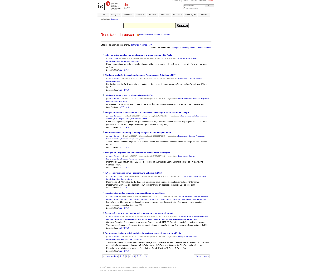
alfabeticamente (204, 48)
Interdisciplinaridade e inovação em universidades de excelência (135, 193)
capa (125, 101)
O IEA (103, 15)
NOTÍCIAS (165, 15)
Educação (196, 196)
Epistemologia (186, 199)
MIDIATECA (177, 15)
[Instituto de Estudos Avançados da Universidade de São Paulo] (127, 5)
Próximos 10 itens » (202, 256)
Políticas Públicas (158, 199)
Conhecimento (197, 199)
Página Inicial (114, 19)
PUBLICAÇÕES (190, 15)
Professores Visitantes (114, 101)
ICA (115, 119)
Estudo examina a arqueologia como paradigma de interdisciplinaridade (138, 133)
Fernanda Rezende (115, 116)
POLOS (204, 15)
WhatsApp (202, 1)
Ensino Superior (133, 199)
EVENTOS (140, 15)
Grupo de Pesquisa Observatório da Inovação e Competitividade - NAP (167, 219)
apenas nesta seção (191, 8)
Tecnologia (181, 58)
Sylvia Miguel (113, 58)
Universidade (135, 61)
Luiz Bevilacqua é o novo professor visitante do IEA (129, 95)
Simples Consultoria (128, 270)
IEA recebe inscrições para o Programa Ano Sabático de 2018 (133, 173)
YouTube (186, 1)
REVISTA (152, 15)
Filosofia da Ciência (185, 196)
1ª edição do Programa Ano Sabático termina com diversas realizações (137, 153)
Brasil (195, 58)
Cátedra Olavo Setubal (139, 119)
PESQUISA (115, 15)
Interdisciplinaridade (113, 61)
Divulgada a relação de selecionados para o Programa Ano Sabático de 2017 (140, 75)
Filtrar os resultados (140, 45)
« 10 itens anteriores (110, 256)
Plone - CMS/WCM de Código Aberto (113, 267)
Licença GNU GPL (169, 267)
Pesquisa (199, 78)
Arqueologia (200, 136)
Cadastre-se (176, 1)
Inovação (189, 58)
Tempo (128, 119)
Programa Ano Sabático (186, 78)
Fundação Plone (142, 267)
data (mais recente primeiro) (184, 48)
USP (130, 239)
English (210, 1)
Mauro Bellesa (114, 78)
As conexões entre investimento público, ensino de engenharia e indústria (139, 213)
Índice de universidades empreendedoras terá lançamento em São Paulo (138, 55)
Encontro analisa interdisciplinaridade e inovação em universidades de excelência (143, 233)
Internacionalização (173, 199)
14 (146, 256)
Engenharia (205, 99)
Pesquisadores (134, 139)
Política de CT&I (145, 199)
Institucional (125, 61)
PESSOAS (128, 15)
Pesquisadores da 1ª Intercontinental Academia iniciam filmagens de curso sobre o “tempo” (147, 112)
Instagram (193, 1)
